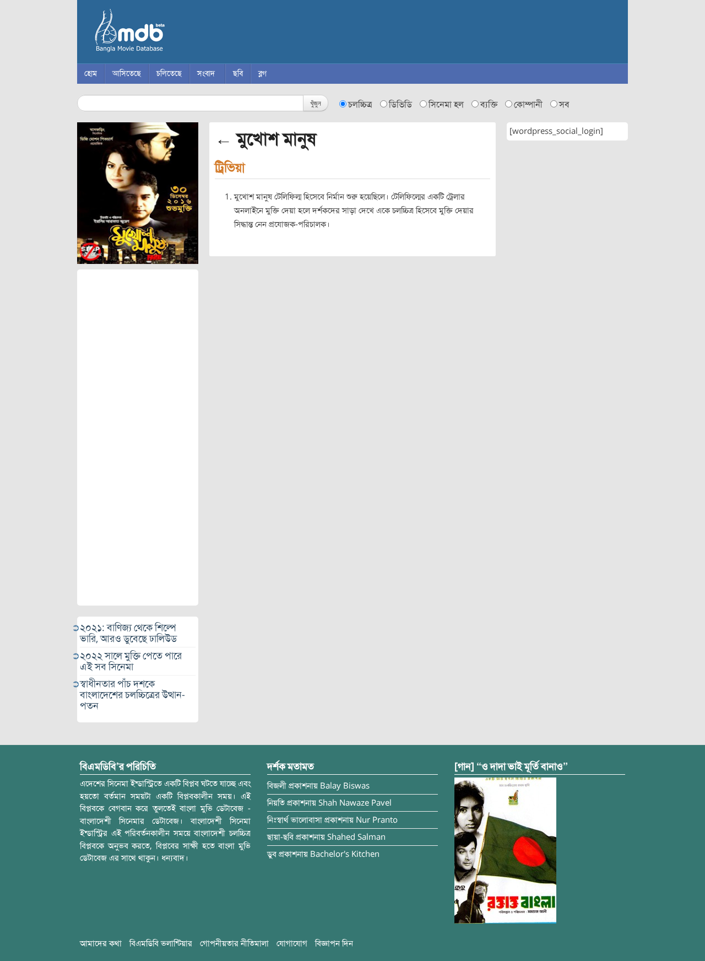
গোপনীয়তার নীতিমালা (234, 943)
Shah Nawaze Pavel (355, 803)
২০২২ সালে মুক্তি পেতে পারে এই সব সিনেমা (131, 661)
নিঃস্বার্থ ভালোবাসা (294, 820)
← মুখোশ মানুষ (265, 139)
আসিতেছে (126, 73)
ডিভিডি (400, 104)
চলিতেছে (169, 73)
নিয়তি (276, 803)
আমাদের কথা (101, 943)
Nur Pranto (377, 820)
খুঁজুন (315, 103)
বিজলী (276, 786)
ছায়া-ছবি (280, 837)
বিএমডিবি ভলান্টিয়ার (160, 943)
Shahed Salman (356, 837)
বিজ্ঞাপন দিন (334, 943)
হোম (90, 73)
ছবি (238, 73)
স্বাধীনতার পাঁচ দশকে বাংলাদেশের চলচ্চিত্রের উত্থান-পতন (132, 695)
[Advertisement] (138, 437)
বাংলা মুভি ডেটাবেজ (176, 33)
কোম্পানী (528, 104)
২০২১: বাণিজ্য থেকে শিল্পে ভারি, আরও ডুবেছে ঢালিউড (128, 633)
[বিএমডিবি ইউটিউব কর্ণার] (505, 850)
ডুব (271, 854)
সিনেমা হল (446, 104)
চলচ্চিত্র (360, 104)
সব (564, 104)
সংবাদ (206, 73)
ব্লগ (262, 73)
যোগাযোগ (291, 943)
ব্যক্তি (488, 104)
